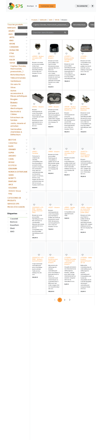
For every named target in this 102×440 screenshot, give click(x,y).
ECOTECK (12, 165)
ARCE (10, 184)
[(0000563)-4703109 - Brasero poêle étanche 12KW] (38, 199)
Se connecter (82, 6)
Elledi (12, 228)
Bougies (14, 99)
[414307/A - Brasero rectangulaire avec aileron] (86, 143)
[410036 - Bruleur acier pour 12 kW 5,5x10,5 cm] (70, 98)
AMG (10, 34)
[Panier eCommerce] (92, 6)
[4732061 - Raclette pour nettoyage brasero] (54, 249)
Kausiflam (14, 225)
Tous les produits (15, 24)
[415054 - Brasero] (38, 98)
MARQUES (11, 27)
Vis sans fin (15, 84)
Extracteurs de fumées (16, 118)
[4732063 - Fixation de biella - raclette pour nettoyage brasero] (70, 249)
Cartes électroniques (16, 107)
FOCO (12, 56)
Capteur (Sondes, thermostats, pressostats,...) (18, 69)
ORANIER (12, 149)
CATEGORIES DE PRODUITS (14, 199)
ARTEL (11, 37)
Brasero (13, 102)
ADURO (11, 31)
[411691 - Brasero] (54, 98)
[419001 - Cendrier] (38, 143)
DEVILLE (11, 162)
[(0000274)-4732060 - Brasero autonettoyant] (38, 249)
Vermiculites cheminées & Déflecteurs (16, 132)
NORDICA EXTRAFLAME (17, 172)
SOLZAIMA (12, 187)
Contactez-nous (47, 6)
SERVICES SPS (13, 203)
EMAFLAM (12, 181)
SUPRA (11, 152)
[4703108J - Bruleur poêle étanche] (86, 98)
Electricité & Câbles (15, 112)
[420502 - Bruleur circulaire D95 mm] (38, 48)
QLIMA (11, 175)
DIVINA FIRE (14, 50)
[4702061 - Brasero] (86, 48)
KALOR (12, 59)
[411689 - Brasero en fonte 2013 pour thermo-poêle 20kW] (86, 199)
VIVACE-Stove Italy (14, 192)
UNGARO (12, 156)
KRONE (12, 43)
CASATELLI (12, 143)
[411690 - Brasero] (54, 143)
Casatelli (14, 218)
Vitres (13, 87)
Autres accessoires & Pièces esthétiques (18, 93)
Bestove (13, 222)
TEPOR (12, 63)
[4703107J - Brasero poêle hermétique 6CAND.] (70, 48)
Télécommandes (18, 78)
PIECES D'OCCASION (16, 207)
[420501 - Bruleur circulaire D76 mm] (70, 143)
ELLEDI (10, 146)
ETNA (11, 53)
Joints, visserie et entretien (18, 124)
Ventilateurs (15, 81)
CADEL (11, 159)
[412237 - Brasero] (54, 199)
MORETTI (12, 178)
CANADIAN (13, 47)
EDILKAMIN (12, 168)
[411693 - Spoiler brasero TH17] (70, 199)
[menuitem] (30, 6)
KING (11, 40)
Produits (34, 20)
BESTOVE (12, 140)
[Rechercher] (65, 32)
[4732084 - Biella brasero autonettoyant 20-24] (86, 249)
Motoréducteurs (17, 74)
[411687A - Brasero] (54, 48)
